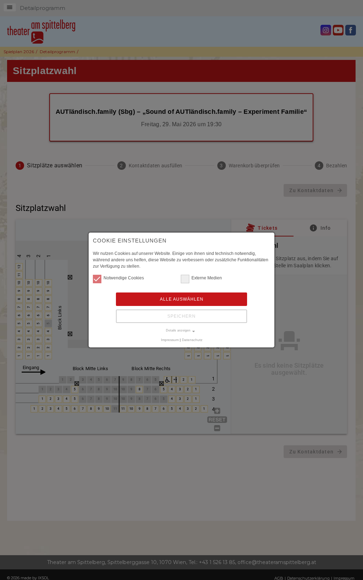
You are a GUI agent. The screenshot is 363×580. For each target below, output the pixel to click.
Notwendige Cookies (124, 277)
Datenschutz (192, 340)
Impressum (170, 340)
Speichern (181, 316)
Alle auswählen (181, 299)
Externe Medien (206, 277)
